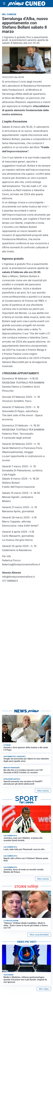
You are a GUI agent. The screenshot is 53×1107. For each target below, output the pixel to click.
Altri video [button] (44, 989)
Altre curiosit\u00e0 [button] (39, 934)
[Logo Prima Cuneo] (26, 3)
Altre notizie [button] (43, 790)
